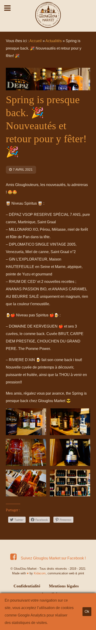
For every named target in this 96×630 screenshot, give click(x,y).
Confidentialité (27, 586)
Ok (87, 611)
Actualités (53, 41)
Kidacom (40, 573)
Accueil (35, 41)
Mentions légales (64, 586)
